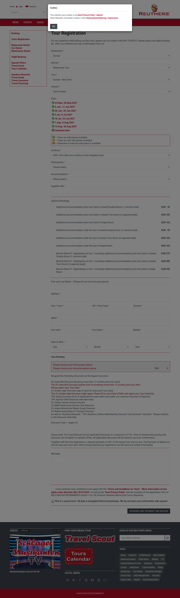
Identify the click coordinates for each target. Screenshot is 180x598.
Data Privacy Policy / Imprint (90, 15)
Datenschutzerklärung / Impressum (102, 18)
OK (53, 26)
